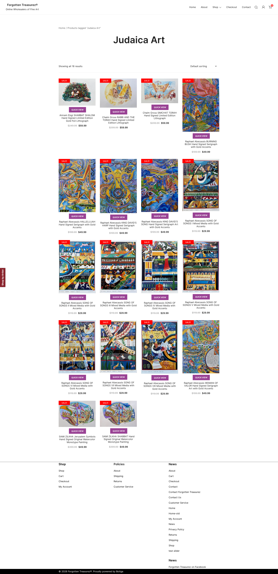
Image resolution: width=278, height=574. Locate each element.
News (172, 524)
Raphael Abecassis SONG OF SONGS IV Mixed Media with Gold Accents (159, 305)
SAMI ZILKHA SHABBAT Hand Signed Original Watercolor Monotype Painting (118, 439)
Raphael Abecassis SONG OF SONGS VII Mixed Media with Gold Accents (118, 385)
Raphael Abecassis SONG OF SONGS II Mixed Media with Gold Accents (77, 305)
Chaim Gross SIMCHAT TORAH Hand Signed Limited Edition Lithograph (160, 115)
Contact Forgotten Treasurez (184, 492)
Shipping (118, 476)
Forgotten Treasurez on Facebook (187, 566)
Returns (118, 481)
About (204, 7)
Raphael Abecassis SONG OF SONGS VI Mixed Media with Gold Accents (77, 385)
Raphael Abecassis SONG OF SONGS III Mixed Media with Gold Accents (118, 305)
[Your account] (263, 7)
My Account (65, 486)
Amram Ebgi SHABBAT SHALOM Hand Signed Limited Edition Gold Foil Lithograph (77, 118)
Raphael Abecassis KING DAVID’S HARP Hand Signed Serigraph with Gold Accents (118, 225)
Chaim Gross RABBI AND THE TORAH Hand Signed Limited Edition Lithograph (118, 120)
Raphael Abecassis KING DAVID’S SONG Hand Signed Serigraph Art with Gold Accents (159, 224)
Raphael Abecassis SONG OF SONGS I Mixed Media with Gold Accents (201, 223)
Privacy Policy (176, 529)
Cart (61, 476)
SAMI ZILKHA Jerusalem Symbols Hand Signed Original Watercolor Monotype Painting (77, 439)
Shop (215, 7)
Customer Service (123, 486)
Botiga (119, 571)
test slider (174, 550)
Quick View (77, 110)
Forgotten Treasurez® (22, 5)
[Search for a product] (256, 7)
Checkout (231, 7)
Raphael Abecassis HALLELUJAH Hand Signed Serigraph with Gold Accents (77, 224)
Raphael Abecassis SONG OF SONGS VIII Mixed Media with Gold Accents (159, 386)
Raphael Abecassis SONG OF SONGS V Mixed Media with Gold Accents (201, 305)
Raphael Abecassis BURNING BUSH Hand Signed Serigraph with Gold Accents (201, 144)
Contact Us (175, 497)
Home (192, 7)
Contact (246, 7)
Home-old (174, 513)
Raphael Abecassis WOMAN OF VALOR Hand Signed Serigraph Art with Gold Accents (201, 385)
